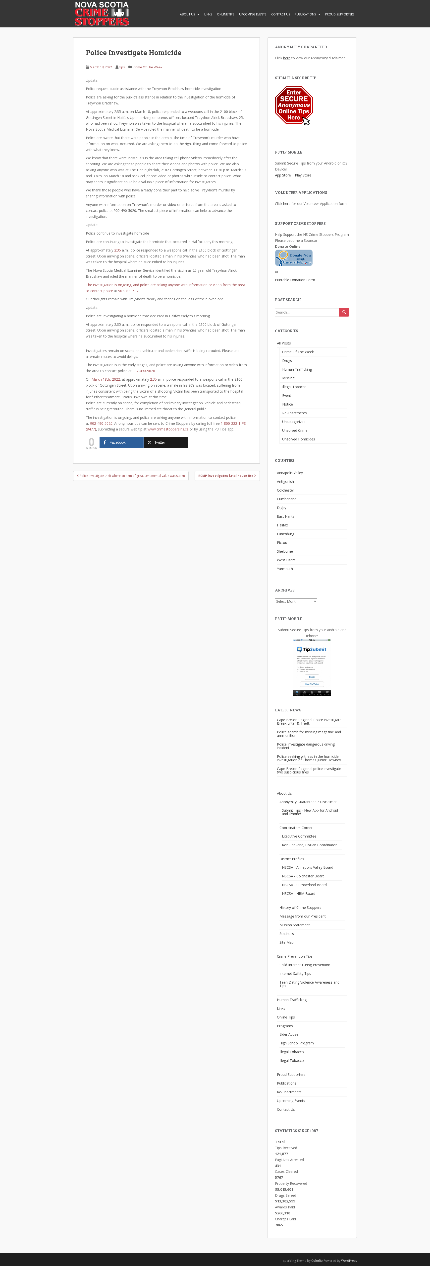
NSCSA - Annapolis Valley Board (307, 867)
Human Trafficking (297, 369)
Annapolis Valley (290, 472)
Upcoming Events (252, 14)
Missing (288, 378)
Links (208, 14)
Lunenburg (285, 533)
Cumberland (286, 499)
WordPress (349, 1261)
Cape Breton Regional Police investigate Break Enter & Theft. (309, 721)
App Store (283, 175)
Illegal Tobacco (294, 386)
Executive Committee (299, 836)
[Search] (344, 312)
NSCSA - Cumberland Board (304, 884)
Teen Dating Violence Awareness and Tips (309, 984)
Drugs (287, 360)
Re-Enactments (294, 413)
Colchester (285, 490)
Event (286, 395)
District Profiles (291, 858)
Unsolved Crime (295, 430)
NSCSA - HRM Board (298, 893)
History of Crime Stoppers (300, 907)
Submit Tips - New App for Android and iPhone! (310, 812)
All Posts (284, 343)
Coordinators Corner (296, 827)
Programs (285, 1025)
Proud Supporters (339, 14)
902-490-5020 (129, 290)
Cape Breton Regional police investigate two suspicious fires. (309, 770)
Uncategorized (294, 421)
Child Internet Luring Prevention (304, 964)
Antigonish (285, 481)
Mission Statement (294, 925)
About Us (187, 14)
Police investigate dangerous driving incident (306, 746)
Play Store (303, 175)
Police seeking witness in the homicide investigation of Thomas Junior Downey (309, 758)
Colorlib (317, 1261)
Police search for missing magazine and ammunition (309, 734)
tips (122, 67)
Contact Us (280, 14)
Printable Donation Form (295, 279)
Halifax (282, 525)
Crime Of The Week (147, 67)
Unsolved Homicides (298, 439)
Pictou (282, 542)
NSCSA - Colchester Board (303, 876)
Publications (305, 14)
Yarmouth (285, 568)
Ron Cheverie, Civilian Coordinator (309, 845)
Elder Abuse (288, 1034)
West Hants (286, 560)
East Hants (285, 516)
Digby (281, 507)
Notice (287, 404)
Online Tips (225, 14)
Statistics (286, 933)
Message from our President (302, 916)
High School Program (296, 1043)
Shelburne (285, 551)
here (286, 58)
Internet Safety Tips (295, 973)
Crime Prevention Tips (295, 956)
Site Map (286, 942)
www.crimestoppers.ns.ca (168, 429)
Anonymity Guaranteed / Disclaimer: (308, 801)
